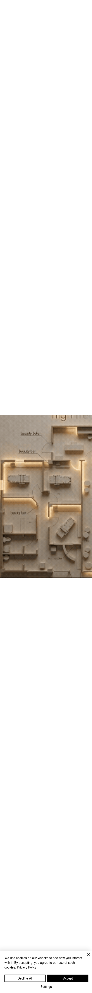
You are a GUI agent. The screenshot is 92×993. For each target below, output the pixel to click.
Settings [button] (46, 986)
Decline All (25, 978)
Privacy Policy (26, 967)
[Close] (85, 957)
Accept (68, 978)
